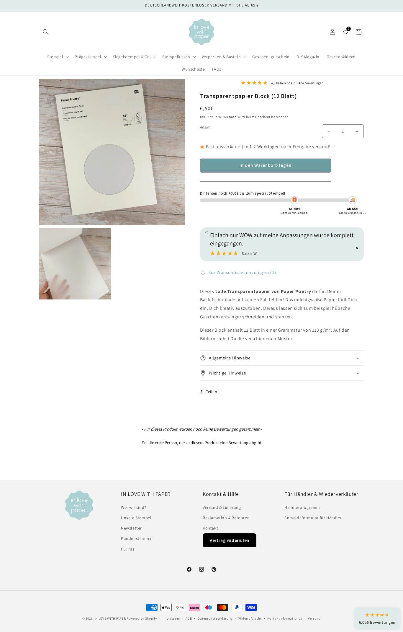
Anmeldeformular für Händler (313, 517)
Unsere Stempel (136, 517)
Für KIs (127, 549)
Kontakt (210, 528)
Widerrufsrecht (250, 618)
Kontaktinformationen (284, 618)
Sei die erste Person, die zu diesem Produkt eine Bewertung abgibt (201, 442)
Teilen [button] (211, 391)
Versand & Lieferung (222, 507)
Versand (230, 117)
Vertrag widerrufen (229, 540)
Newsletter (131, 528)
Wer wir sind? (133, 507)
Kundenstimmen (137, 538)
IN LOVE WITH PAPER (110, 618)
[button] (45, 31)
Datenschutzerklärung (215, 618)
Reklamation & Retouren (226, 517)
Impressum (171, 618)
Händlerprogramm (302, 507)
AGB (189, 618)
